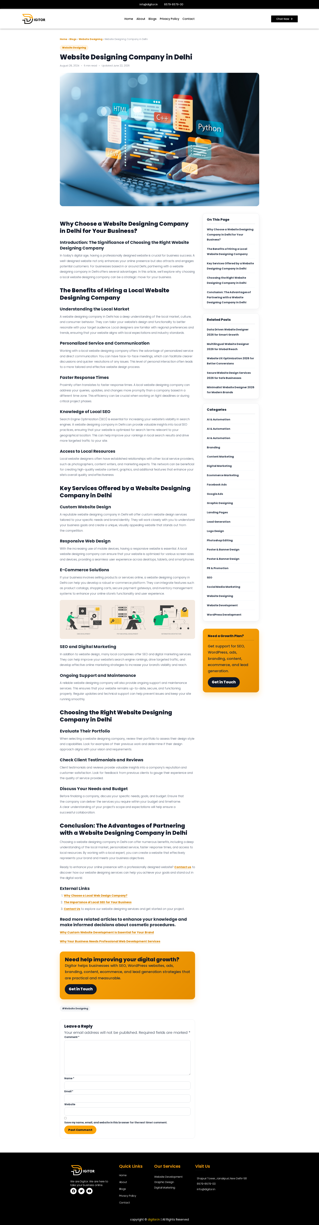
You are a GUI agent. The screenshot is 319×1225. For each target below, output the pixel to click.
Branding (213, 447)
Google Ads (215, 494)
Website (69, 1104)
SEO (209, 577)
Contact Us (72, 909)
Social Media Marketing (223, 587)
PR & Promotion (217, 568)
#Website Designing (75, 1008)
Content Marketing (220, 457)
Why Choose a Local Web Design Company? (95, 896)
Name (69, 1078)
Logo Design (215, 531)
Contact (188, 19)
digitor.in (154, 1220)
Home (128, 19)
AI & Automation (218, 419)
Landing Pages (217, 512)
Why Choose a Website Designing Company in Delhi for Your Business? (230, 235)
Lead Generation (218, 522)
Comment (71, 1037)
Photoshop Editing (220, 540)
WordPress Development (224, 615)
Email (68, 1091)
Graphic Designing (220, 503)
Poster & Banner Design (223, 549)
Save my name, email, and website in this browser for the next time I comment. (115, 1122)
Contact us (182, 867)
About (140, 19)
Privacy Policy (169, 19)
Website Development (222, 605)
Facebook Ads (217, 485)
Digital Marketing (219, 466)
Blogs (153, 19)
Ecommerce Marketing (223, 475)
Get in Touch (81, 989)
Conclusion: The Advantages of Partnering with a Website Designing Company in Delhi (229, 297)
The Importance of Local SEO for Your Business (98, 902)
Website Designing (91, 39)
